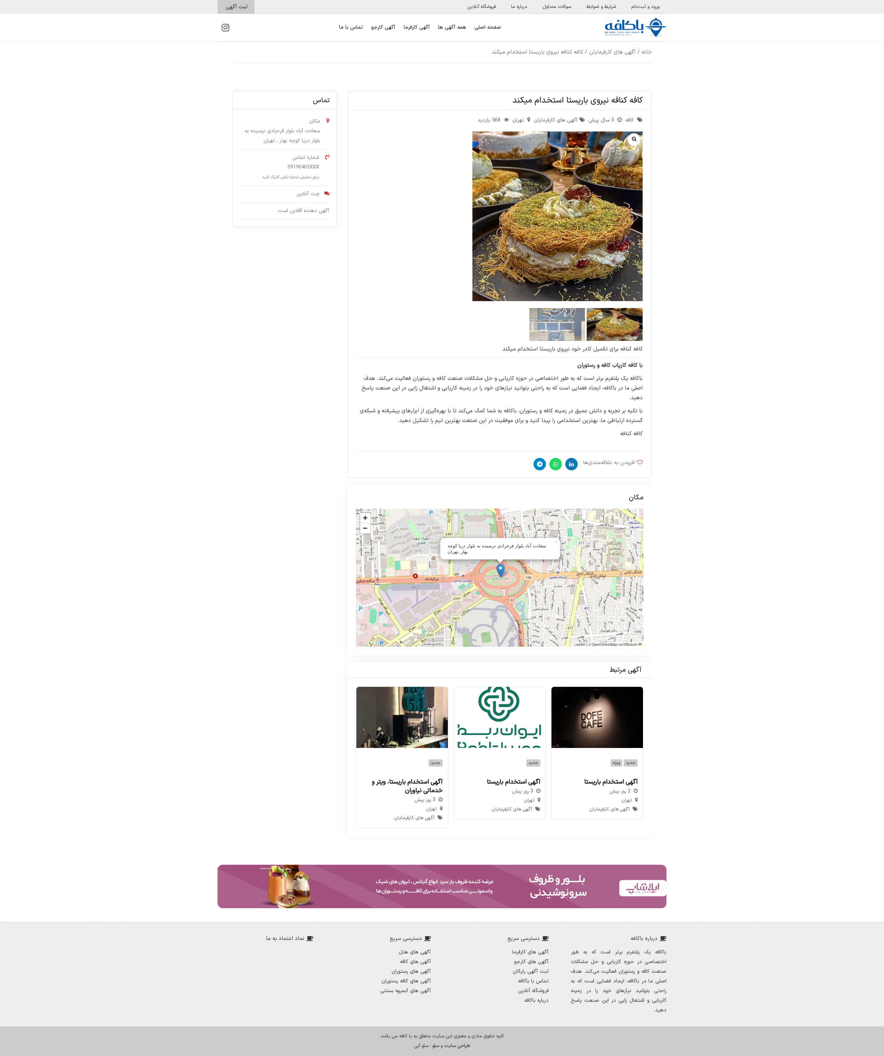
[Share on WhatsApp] (555, 464)
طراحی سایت (457, 1045)
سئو (435, 1045)
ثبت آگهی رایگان (531, 972)
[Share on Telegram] (539, 464)
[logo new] (635, 27)
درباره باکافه (536, 1001)
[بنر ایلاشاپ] (442, 886)
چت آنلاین (308, 194)
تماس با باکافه (533, 981)
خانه (647, 52)
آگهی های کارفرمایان (612, 52)
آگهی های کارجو (531, 962)
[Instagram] (225, 28)
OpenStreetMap (604, 644)
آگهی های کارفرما (530, 952)
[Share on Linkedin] (571, 464)
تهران (518, 120)
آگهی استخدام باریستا (611, 782)
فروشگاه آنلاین (533, 991)
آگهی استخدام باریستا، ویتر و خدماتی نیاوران (407, 786)
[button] (364, 217)
